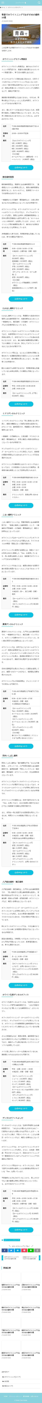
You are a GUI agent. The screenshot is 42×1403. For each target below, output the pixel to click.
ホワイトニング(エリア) (11, 1240)
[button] (5, 1250)
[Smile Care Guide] (21, 3)
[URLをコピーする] (37, 1250)
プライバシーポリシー (15, 1396)
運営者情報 (26, 1396)
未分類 (6, 1381)
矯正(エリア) (8, 1386)
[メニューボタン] (3, 3)
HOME (6, 1396)
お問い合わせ (34, 1396)
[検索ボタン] (39, 3)
